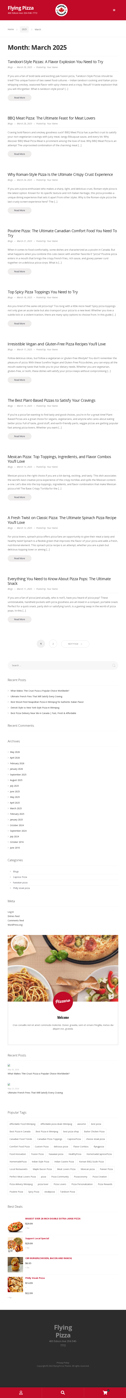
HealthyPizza (75, 1154)
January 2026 (16, 768)
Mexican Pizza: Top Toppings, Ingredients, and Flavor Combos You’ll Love (59, 459)
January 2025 (16, 819)
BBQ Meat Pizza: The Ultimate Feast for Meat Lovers (51, 118)
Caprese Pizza (20, 877)
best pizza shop (71, 1131)
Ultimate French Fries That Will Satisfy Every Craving (36, 696)
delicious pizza (61, 1146)
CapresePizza (74, 1139)
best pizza (96, 1123)
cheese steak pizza (95, 1139)
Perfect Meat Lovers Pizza (23, 1176)
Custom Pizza (42, 1146)
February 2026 (17, 763)
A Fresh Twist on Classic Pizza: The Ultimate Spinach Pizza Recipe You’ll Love (62, 520)
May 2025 (15, 797)
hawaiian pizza (20, 882)
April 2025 (15, 802)
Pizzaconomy (80, 1176)
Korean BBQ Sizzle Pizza (91, 1161)
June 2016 (15, 847)
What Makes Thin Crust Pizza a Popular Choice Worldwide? (40, 690)
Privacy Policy (63, 1362)
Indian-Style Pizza (40, 1161)
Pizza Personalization (82, 1184)
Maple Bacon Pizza (42, 1169)
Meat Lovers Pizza (66, 1169)
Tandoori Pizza (67, 1191)
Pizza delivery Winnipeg (21, 1184)
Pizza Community (60, 1176)
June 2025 (15, 791)
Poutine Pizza (16, 1191)
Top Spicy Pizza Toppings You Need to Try (43, 291)
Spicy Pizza (33, 1191)
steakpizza (49, 1191)
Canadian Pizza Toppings (49, 1139)
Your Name (52, 67)
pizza (43, 1176)
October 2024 (17, 825)
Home (11, 29)
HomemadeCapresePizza (99, 1154)
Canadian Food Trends (21, 1139)
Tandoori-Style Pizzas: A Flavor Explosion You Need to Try (55, 61)
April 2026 (15, 757)
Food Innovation (18, 1154)
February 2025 (17, 813)
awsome (81, 1123)
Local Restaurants (19, 1169)
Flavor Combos (81, 1146)
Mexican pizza (88, 1169)
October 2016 (17, 842)
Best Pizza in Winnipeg (47, 1131)
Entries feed (14, 916)
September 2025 (18, 774)
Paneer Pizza (106, 1169)
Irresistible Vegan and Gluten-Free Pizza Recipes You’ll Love (57, 343)
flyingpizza (99, 1146)
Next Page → (75, 643)
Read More (19, 97)
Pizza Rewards (105, 1184)
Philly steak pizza (21, 888)
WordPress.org (15, 924)
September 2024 (18, 830)
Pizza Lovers (60, 1184)
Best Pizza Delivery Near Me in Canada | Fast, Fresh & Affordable (43, 713)
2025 (24, 29)
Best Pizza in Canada (20, 1131)
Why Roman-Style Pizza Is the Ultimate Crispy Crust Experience (60, 174)
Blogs (10, 67)
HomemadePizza (18, 1161)
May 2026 (15, 752)
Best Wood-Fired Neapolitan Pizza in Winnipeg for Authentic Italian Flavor (47, 701)
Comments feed (16, 920)
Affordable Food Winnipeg (22, 1123)
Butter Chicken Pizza (94, 1131)
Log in (11, 911)
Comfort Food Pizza (20, 1146)
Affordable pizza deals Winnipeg (56, 1123)
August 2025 (16, 780)
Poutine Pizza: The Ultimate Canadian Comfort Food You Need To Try (62, 233)
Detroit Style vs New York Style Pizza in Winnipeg (35, 707)
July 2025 (14, 785)
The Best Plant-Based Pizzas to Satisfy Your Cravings (51, 400)
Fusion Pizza (37, 1154)
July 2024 (14, 836)
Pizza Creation (100, 1176)
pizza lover (43, 1184)
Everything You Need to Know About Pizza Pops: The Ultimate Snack (59, 581)
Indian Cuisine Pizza (64, 1161)
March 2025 (16, 808)
